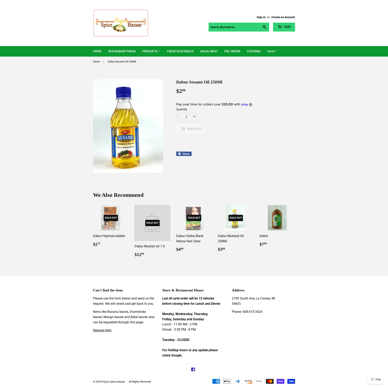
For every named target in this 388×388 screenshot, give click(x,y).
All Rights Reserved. (140, 381)
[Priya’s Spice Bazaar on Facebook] (193, 370)
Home (97, 51)
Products (150, 51)
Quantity (181, 109)
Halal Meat (209, 51)
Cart (287, 26)
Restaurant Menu (122, 51)
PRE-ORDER (232, 51)
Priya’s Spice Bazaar (113, 381)
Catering (254, 51)
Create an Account (283, 17)
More (271, 51)
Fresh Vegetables (180, 51)
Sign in (261, 17)
